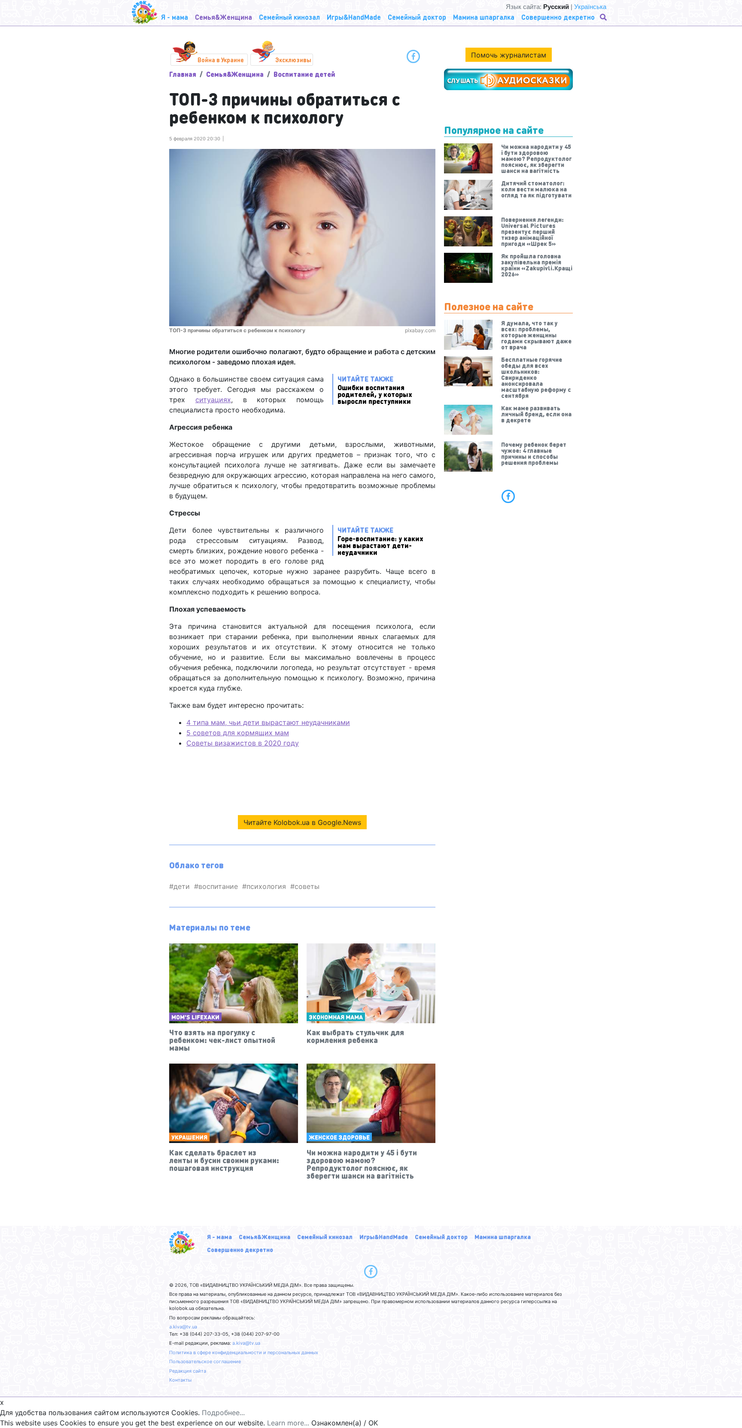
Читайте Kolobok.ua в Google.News (302, 822)
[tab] (508, 496)
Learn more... (288, 1423)
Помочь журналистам (508, 55)
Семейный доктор (441, 1236)
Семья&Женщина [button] (223, 16)
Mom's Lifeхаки (195, 1017)
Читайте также (375, 389)
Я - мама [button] (174, 16)
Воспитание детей (304, 74)
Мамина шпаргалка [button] (483, 16)
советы (307, 886)
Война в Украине (221, 60)
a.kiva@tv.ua (183, 1327)
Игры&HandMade (383, 1236)
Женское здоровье (339, 1137)
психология (266, 886)
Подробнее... (223, 1412)
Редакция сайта (187, 1371)
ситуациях (213, 399)
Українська (590, 6)
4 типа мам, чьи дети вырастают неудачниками (268, 722)
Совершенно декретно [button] (558, 16)
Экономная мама (336, 1017)
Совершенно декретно (240, 1249)
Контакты (180, 1380)
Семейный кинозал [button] (289, 16)
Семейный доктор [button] (417, 16)
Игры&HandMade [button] (354, 16)
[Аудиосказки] (508, 79)
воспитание (218, 886)
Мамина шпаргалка (502, 1236)
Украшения (189, 1137)
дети (181, 886)
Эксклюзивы (293, 60)
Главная (182, 74)
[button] (604, 17)
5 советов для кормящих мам (237, 732)
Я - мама (219, 1236)
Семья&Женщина (235, 74)
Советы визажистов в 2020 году (242, 743)
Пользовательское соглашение (205, 1361)
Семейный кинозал (325, 1236)
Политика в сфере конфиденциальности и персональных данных (243, 1352)
